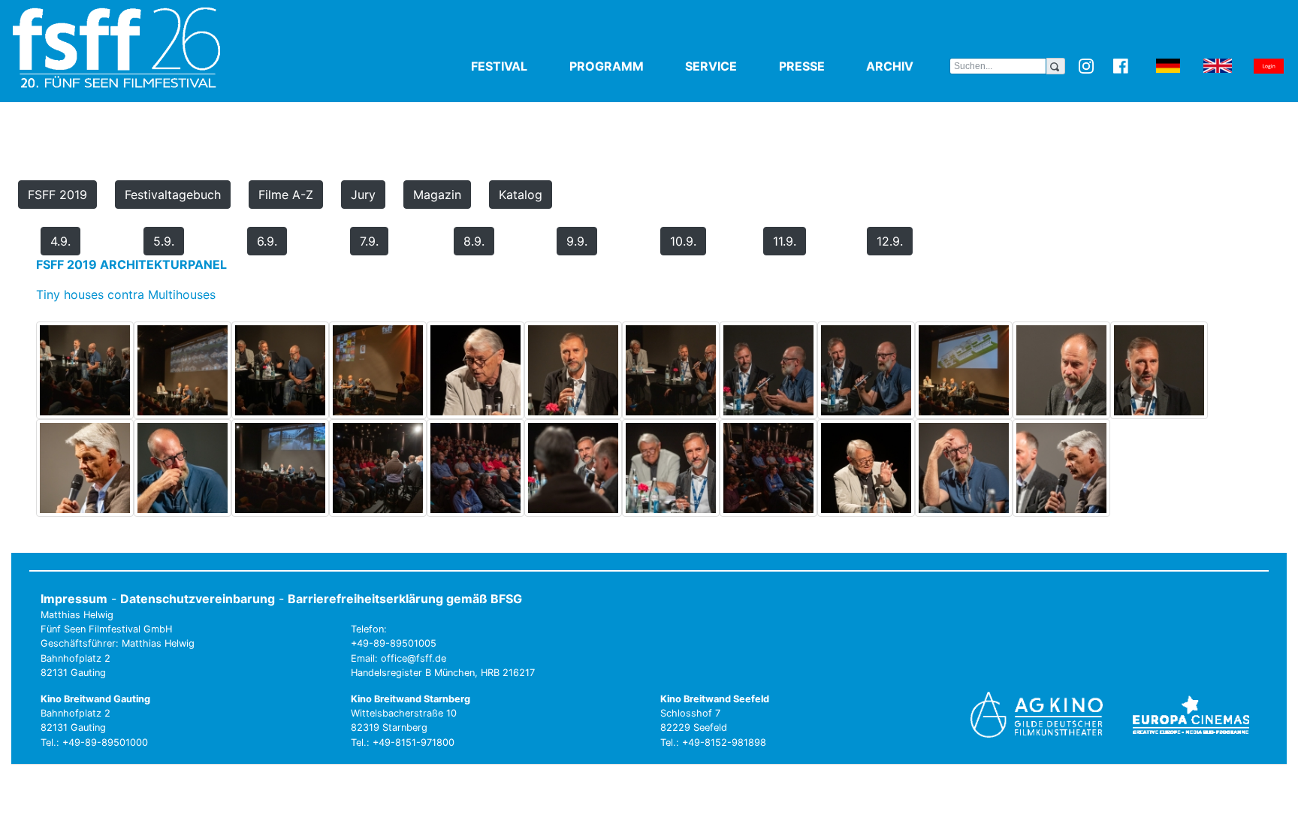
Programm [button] (624, 66)
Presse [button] (820, 66)
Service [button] (729, 66)
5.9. (163, 241)
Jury (363, 194)
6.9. (267, 241)
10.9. (683, 241)
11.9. (784, 241)
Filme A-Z (285, 194)
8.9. (473, 241)
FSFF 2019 (57, 194)
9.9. (576, 241)
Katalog (520, 194)
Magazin (437, 194)
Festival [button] (517, 66)
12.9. (890, 241)
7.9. (369, 241)
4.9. (60, 241)
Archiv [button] (907, 66)
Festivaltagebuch (173, 194)
